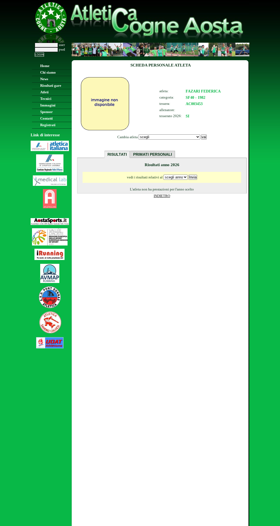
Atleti (44, 92)
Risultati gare (50, 86)
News (44, 79)
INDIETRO (162, 196)
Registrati (48, 125)
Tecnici (45, 99)
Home (44, 66)
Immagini (48, 105)
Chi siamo (48, 72)
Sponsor (46, 112)
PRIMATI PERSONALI (152, 154)
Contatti (46, 118)
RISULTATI (117, 154)
